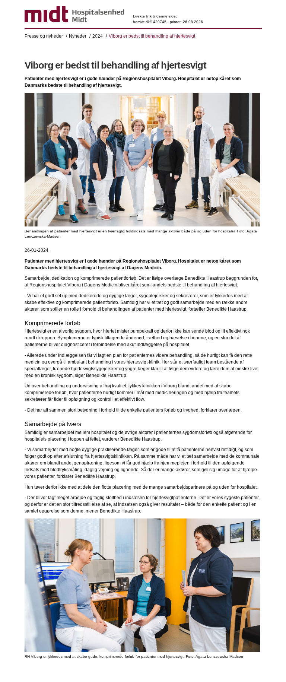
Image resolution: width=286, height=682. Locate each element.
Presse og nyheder (44, 36)
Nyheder (77, 36)
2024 (97, 36)
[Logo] (74, 15)
